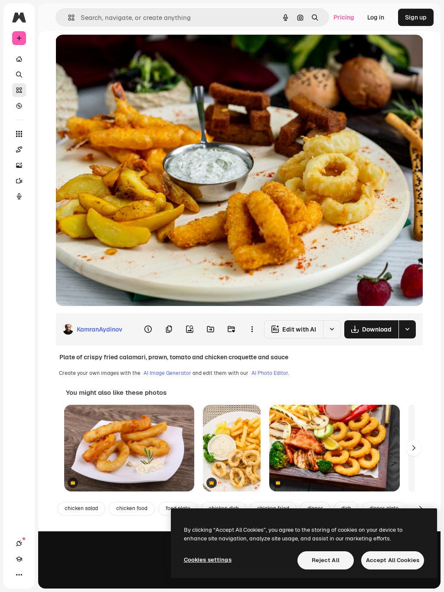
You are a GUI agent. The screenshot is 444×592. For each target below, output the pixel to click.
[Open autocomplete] (68, 17)
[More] (19, 575)
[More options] (252, 329)
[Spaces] (19, 149)
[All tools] (19, 134)
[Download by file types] (407, 329)
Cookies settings (208, 559)
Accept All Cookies (392, 560)
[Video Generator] (19, 181)
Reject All (326, 560)
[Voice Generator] (19, 196)
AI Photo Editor (269, 373)
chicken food (131, 508)
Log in (375, 17)
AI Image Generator (167, 373)
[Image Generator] (19, 165)
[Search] (19, 74)
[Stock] (19, 90)
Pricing (343, 17)
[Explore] (19, 106)
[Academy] (19, 559)
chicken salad (81, 508)
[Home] (19, 59)
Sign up (416, 17)
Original (111, 51)
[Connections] (19, 543)
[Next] (413, 448)
